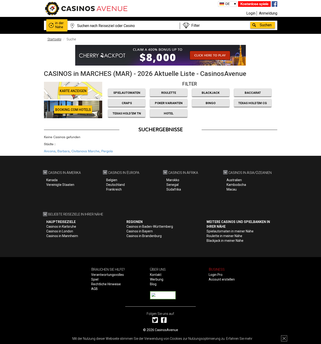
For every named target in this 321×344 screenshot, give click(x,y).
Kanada (52, 180)
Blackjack (210, 92)
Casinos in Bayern (139, 231)
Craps (127, 103)
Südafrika (173, 189)
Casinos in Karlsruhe (61, 226)
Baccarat (253, 92)
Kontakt (155, 275)
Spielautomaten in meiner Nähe (230, 231)
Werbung (156, 279)
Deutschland (115, 185)
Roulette (168, 92)
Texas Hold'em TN (127, 113)
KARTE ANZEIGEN (73, 91)
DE (227, 4)
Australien (234, 180)
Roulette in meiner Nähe (224, 236)
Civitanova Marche (85, 151)
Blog (153, 284)
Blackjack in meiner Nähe (225, 240)
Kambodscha (236, 185)
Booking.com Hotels (73, 110)
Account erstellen (222, 279)
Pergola (107, 151)
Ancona (49, 151)
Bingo (210, 103)
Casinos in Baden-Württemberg (149, 226)
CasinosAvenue (166, 330)
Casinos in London (59, 231)
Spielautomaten (126, 92)
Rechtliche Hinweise (106, 284)
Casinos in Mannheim (62, 236)
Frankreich (114, 189)
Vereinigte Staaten (60, 185)
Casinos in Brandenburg (144, 236)
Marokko (172, 180)
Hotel (168, 113)
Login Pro (216, 275)
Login (250, 13)
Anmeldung (268, 13)
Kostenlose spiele (254, 4)
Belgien (111, 180)
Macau (232, 189)
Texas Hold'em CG (252, 103)
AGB (94, 289)
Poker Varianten (169, 103)
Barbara (63, 151)
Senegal (172, 185)
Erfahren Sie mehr (239, 338)
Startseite (54, 39)
